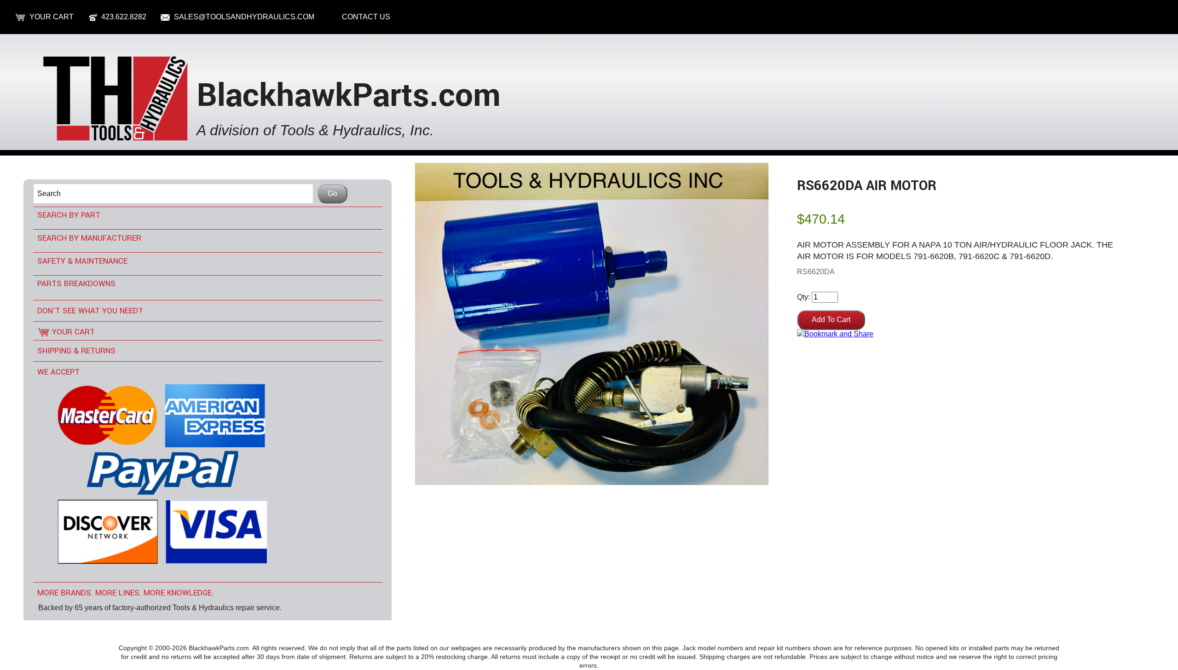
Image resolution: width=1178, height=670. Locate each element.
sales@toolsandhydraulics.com (244, 17)
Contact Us (366, 17)
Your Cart (51, 17)
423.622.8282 (123, 17)
